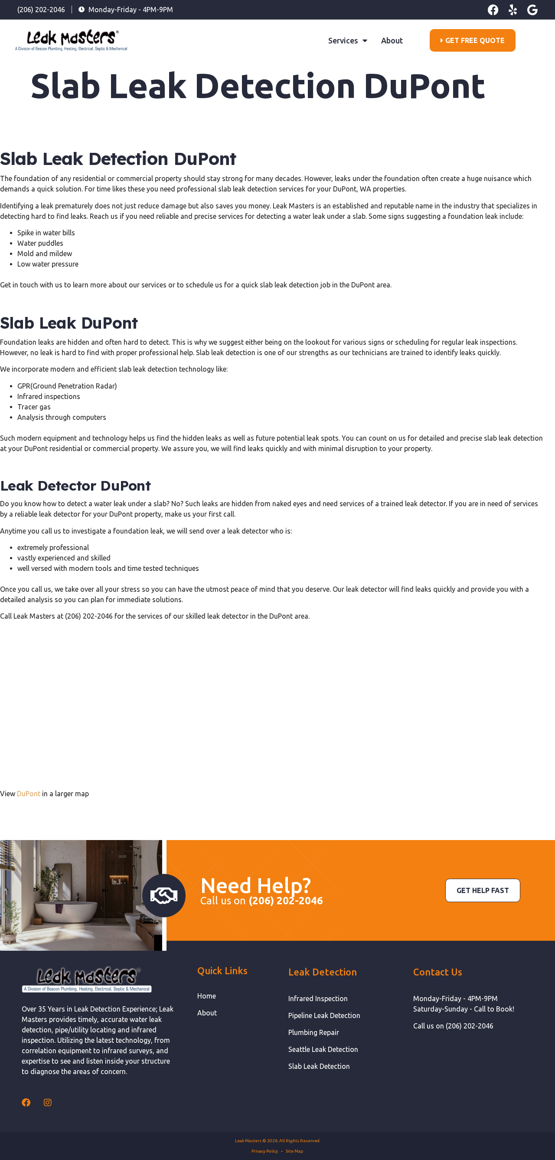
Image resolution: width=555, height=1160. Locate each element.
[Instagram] (47, 1102)
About (392, 40)
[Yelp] (512, 9)
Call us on (261, 900)
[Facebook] (493, 9)
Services (343, 40)
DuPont (28, 794)
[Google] (532, 9)
